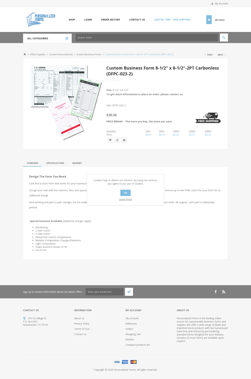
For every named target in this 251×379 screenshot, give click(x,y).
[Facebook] (215, 291)
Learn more (125, 199)
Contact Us (80, 334)
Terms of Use (81, 328)
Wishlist (130, 339)
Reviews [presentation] (77, 163)
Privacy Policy (81, 323)
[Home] (24, 54)
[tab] (32, 163)
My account (132, 318)
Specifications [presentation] (55, 163)
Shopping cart (133, 334)
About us (79, 318)
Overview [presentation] (32, 163)
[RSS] (224, 291)
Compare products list (138, 344)
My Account (221, 3)
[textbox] (147, 37)
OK (125, 192)
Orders (129, 328)
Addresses (131, 323)
